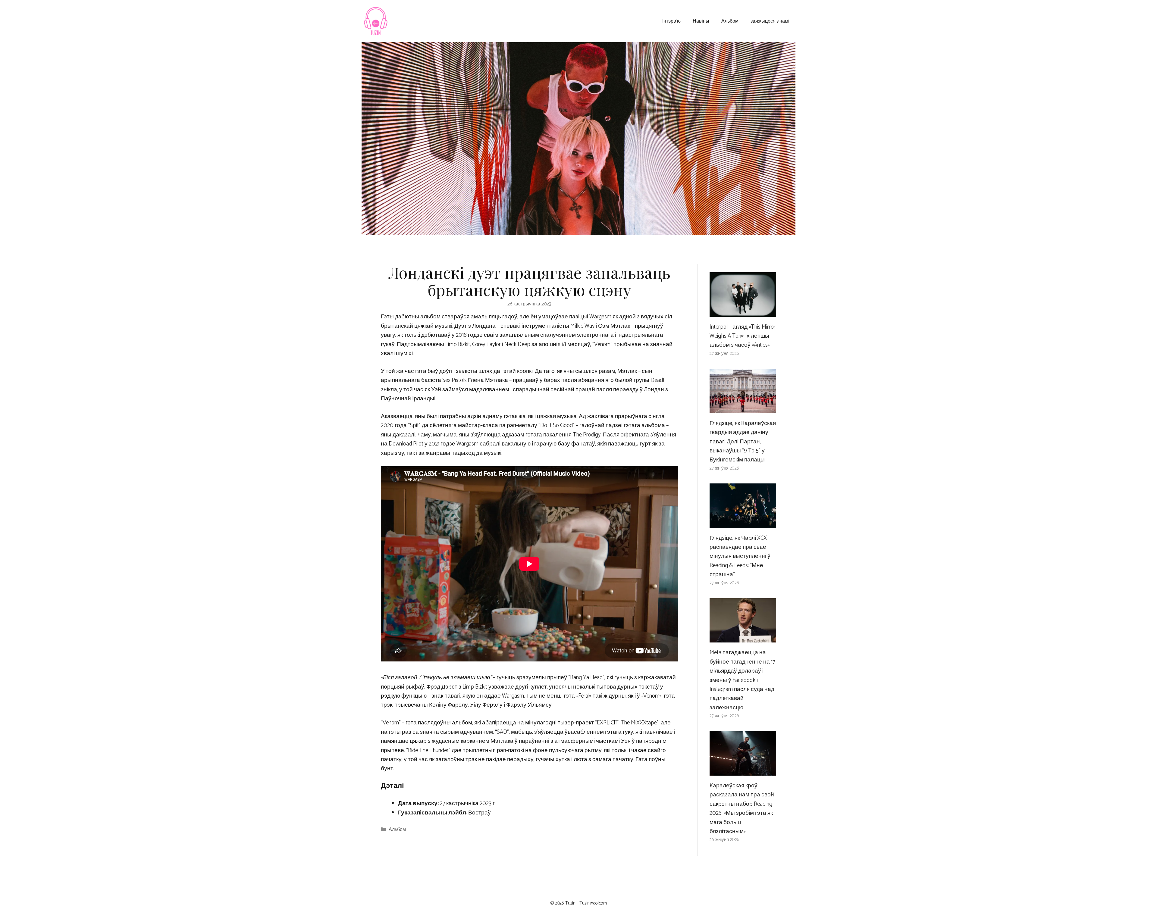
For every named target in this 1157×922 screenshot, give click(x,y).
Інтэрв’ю (671, 20)
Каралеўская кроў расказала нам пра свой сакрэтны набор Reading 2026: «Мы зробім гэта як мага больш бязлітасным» (742, 808)
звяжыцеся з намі (770, 20)
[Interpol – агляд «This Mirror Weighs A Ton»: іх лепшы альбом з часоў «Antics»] (743, 312)
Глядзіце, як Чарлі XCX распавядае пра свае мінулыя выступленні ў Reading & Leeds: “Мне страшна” (740, 556)
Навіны (701, 20)
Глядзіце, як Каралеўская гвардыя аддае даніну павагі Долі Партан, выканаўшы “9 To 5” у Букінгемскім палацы (743, 442)
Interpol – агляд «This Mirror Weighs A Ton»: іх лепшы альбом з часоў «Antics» (743, 336)
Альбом (729, 20)
